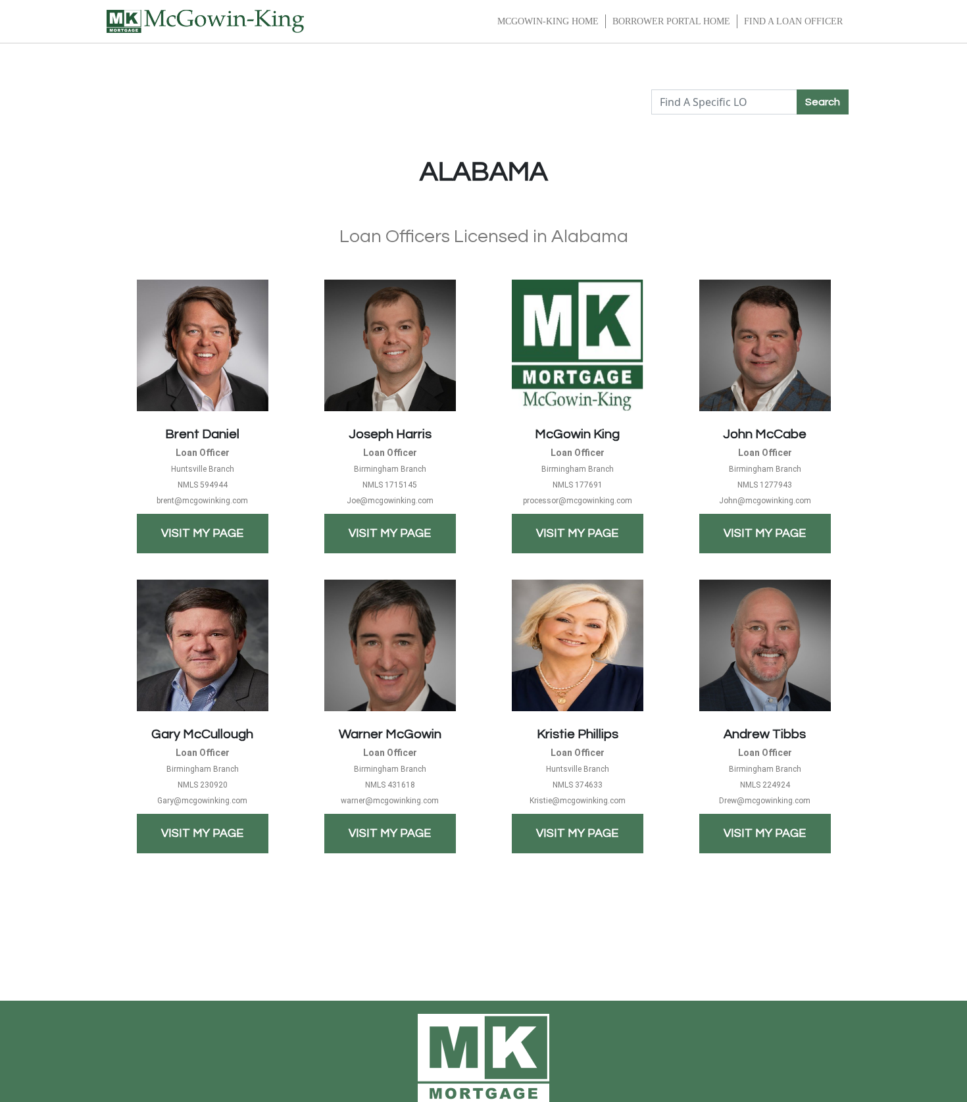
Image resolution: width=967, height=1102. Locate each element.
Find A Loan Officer (793, 21)
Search (822, 102)
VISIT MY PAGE (202, 533)
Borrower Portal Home (671, 21)
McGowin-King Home (548, 21)
